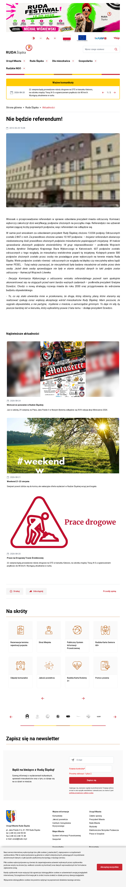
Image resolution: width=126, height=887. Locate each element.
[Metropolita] (27, 716)
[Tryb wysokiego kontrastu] (33, 38)
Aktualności (48, 107)
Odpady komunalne (20, 672)
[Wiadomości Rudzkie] (88, 716)
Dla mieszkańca (61, 60)
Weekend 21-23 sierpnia (63, 453)
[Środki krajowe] (67, 38)
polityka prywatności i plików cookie (81, 793)
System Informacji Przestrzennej (66, 835)
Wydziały (93, 826)
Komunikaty (57, 816)
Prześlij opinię (109, 591)
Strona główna (14, 107)
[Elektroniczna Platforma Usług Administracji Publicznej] (100, 38)
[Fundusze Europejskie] (82, 38)
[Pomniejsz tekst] (41, 38)
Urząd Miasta (13, 60)
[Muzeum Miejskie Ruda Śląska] (47, 716)
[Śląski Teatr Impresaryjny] (68, 716)
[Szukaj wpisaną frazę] (116, 49)
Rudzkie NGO (13, 68)
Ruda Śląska (37, 60)
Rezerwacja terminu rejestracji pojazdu (20, 636)
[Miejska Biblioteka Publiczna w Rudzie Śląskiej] (58, 716)
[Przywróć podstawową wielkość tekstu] (48, 38)
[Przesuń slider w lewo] (43, 698)
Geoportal (56, 839)
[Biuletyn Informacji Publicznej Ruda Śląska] (116, 38)
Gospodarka (86, 60)
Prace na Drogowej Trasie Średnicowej (61, 92)
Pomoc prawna (105, 672)
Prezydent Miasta (97, 819)
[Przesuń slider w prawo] (83, 698)
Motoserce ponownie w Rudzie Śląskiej (63, 376)
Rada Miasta (94, 823)
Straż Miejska (49, 636)
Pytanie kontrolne (77, 768)
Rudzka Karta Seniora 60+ (105, 636)
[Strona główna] (19, 49)
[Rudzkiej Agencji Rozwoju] (37, 716)
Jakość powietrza (49, 672)
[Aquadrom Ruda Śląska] (98, 716)
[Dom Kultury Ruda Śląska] (78, 716)
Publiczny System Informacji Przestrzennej (77, 636)
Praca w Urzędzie (96, 834)
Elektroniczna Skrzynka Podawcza (104, 830)
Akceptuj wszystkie (110, 867)
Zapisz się (91, 780)
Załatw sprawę (95, 816)
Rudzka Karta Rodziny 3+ (77, 672)
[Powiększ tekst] (55, 38)
